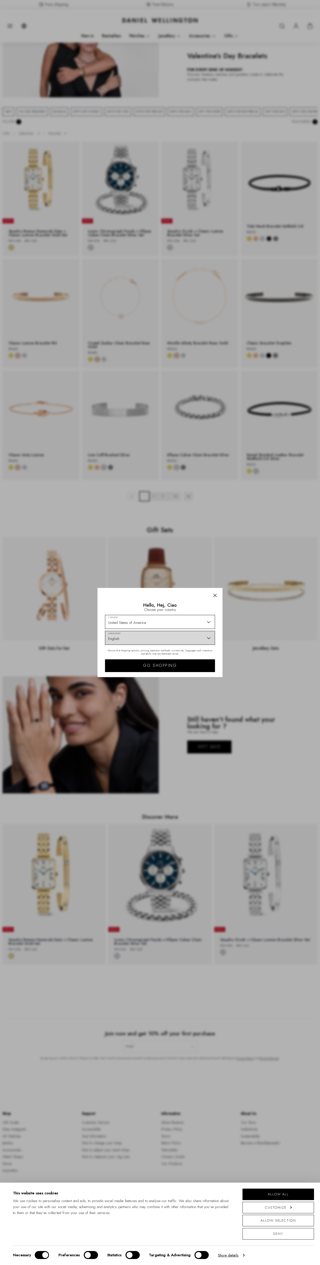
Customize (275, 1207)
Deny (278, 1233)
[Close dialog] (247, 563)
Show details (228, 1255)
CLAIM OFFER (195, 660)
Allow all (278, 1194)
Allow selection (278, 1220)
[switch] (91, 1255)
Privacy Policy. (183, 697)
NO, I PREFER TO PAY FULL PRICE (195, 676)
